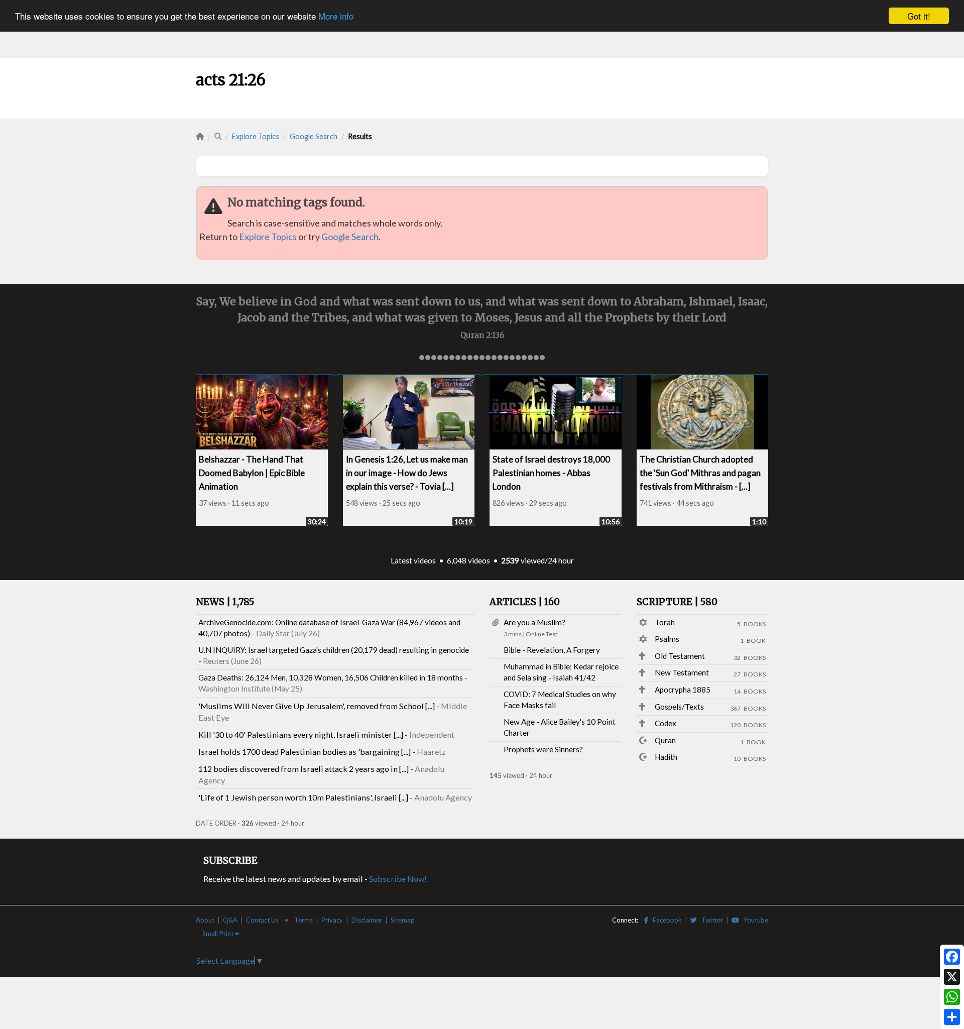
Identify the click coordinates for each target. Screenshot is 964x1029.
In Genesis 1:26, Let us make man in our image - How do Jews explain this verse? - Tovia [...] (407, 473)
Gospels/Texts (679, 706)
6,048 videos (468, 560)
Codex (665, 723)
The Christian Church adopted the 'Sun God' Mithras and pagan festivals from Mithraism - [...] (700, 473)
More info (335, 16)
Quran (665, 740)
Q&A (230, 920)
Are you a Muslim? (534, 622)
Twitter (710, 920)
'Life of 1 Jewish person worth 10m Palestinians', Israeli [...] (303, 797)
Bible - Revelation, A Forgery (552, 649)
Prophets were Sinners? (543, 749)
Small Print (218, 934)
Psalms (667, 638)
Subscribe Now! (398, 878)
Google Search (313, 136)
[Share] (952, 1017)
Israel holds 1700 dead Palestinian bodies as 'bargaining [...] (304, 751)
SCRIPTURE (677, 602)
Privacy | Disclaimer (351, 920)
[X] (952, 977)
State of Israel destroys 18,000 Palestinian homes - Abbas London (551, 473)
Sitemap (403, 920)
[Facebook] (952, 957)
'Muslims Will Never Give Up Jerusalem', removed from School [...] (316, 706)
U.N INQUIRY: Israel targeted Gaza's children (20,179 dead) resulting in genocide (333, 649)
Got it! (918, 16)
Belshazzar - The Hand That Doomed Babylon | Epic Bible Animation (252, 473)
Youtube (753, 920)
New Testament (682, 672)
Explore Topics (255, 136)
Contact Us (262, 920)
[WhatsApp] (952, 997)
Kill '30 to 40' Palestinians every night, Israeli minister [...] (300, 734)
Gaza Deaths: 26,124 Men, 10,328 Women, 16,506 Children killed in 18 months (330, 677)
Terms (303, 920)
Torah (665, 622)
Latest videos (413, 560)
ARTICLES (525, 602)
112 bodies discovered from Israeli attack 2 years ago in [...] (303, 768)
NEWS (225, 602)
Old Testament (680, 655)
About (205, 920)
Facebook (665, 920)
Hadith (666, 756)
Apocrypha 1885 (682, 689)
